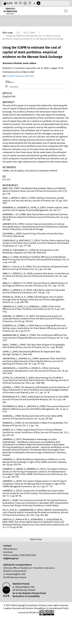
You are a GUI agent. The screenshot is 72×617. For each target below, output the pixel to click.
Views (11, 82)
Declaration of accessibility (26, 596)
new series (10, 14)
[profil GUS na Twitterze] (25, 4)
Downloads (13, 87)
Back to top (36, 539)
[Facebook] (20, 3)
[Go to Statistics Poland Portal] (8, 3)
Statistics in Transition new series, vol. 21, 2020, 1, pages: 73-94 (33, 68)
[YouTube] (16, 3)
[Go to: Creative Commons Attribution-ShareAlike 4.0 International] (46, 612)
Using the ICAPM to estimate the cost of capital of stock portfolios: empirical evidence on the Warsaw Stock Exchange (32, 52)
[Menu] (65, 11)
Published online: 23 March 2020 (18, 72)
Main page (8, 32)
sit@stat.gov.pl (10, 558)
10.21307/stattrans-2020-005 (20, 76)
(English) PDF (9, 96)
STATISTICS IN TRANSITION (10, 10)
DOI (18, 76)
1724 (7, 82)
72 (6, 86)
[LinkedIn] (30, 3)
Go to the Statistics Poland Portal (29, 593)
